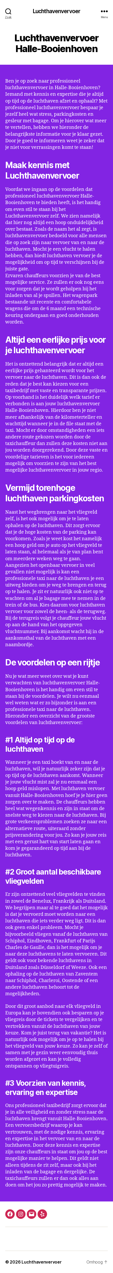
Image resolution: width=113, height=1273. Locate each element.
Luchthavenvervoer (56, 11)
